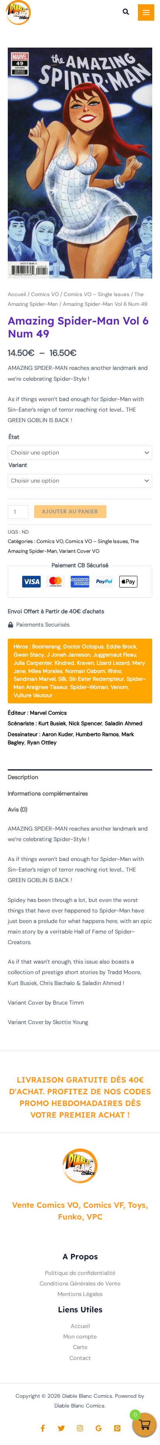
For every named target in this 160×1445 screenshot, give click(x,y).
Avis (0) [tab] (17, 809)
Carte (80, 1347)
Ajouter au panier (70, 511)
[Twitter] (61, 1428)
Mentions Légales (80, 1294)
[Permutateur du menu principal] (146, 12)
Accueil (17, 294)
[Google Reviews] (98, 1428)
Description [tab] (23, 777)
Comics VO (45, 294)
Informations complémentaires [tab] (48, 793)
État (14, 437)
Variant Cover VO (79, 551)
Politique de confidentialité (80, 1273)
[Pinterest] (117, 1428)
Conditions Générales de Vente (80, 1283)
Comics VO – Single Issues (96, 294)
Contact (80, 1358)
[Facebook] (42, 1428)
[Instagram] (80, 1428)
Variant (18, 465)
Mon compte (80, 1336)
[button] (126, 13)
